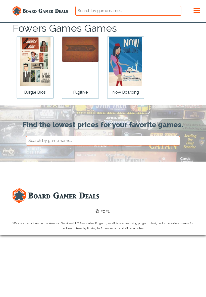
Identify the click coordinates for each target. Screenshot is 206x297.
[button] (197, 10)
